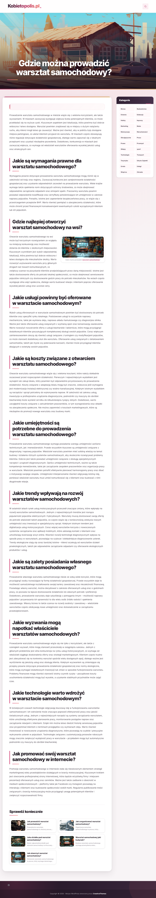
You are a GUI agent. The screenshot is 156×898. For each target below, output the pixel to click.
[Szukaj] (145, 6)
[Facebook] (9, 885)
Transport (140, 155)
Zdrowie (140, 172)
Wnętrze (124, 172)
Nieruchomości (142, 132)
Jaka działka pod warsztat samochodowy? (38, 838)
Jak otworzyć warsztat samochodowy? (37, 854)
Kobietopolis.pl (23, 6)
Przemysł (140, 143)
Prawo (123, 143)
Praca (139, 138)
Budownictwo (141, 109)
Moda (139, 126)
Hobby (123, 120)
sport (139, 149)
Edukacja (140, 115)
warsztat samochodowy (91, 260)
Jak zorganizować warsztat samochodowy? (88, 822)
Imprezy (140, 120)
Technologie (125, 155)
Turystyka (124, 161)
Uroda (123, 166)
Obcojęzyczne (126, 138)
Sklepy (123, 149)
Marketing (124, 126)
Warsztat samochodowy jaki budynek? (88, 838)
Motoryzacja (125, 132)
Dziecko (124, 115)
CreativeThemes (99, 894)
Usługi (139, 166)
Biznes (123, 109)
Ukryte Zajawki (142, 161)
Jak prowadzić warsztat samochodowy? (38, 822)
